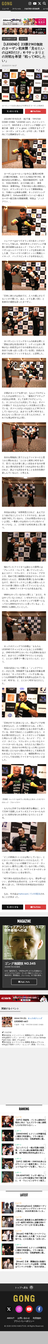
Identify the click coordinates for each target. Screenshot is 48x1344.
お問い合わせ (24, 1318)
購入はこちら (24, 982)
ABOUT (10, 1318)
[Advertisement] (24, 1076)
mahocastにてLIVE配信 (29, 893)
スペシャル (16, 9)
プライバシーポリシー (24, 1321)
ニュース (5, 9)
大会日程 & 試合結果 (32, 9)
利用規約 (37, 1318)
